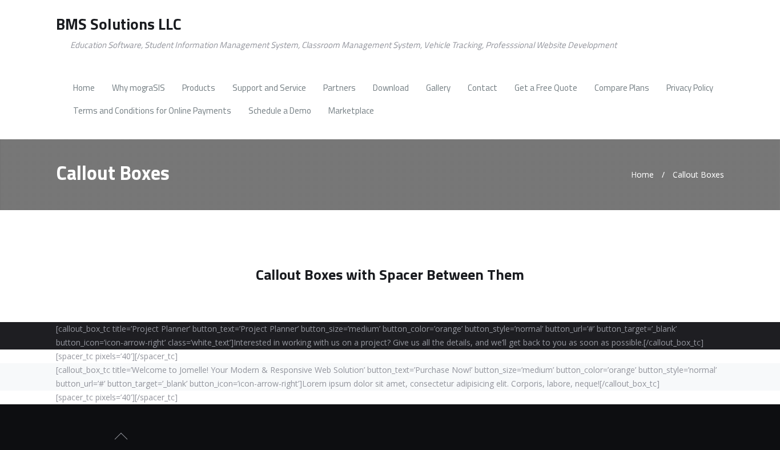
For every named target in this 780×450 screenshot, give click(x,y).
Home (642, 174)
